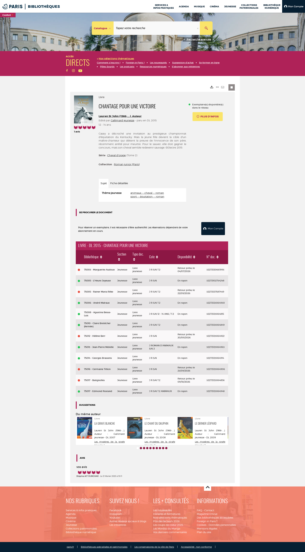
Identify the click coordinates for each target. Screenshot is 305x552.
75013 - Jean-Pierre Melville (99, 347)
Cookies (201, 524)
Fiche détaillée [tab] (119, 183)
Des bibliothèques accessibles (215, 517)
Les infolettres (117, 524)
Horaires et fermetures (166, 514)
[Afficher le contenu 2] (141, 448)
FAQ (199, 510)
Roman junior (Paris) (127, 164)
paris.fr (70, 546)
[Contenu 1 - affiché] (138, 448)
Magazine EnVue (207, 514)
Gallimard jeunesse (122, 120)
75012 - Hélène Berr (94, 336)
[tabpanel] (142, 195)
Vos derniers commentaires (170, 532)
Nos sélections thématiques (170, 517)
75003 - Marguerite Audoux (99, 269)
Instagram (115, 514)
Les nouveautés (162, 510)
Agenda (70, 514)
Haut (207, 487)
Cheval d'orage (116, 155)
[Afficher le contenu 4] (147, 448)
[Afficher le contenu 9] (163, 448)
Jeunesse (71, 524)
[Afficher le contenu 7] (157, 448)
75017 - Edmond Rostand (98, 391)
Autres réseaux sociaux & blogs (127, 521)
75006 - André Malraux (97, 302)
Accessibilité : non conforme (196, 546)
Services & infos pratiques (81, 510)
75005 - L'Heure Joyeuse (97, 280)
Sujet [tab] (104, 183)
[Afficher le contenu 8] (160, 448)
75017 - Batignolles (94, 380)
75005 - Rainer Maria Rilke (98, 291)
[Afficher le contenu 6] (153, 448)
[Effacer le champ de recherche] (198, 28)
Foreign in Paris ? (207, 521)
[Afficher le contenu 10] (166, 448)
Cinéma (70, 521)
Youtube (114, 517)
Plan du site (204, 532)
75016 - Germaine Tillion (97, 369)
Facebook (115, 510)
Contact (209, 510)
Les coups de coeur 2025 (168, 524)
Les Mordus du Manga (166, 528)
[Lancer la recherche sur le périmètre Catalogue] (206, 28)
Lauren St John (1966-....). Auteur (120, 116)
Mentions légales (207, 528)
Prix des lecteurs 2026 (166, 521)
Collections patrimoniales (81, 528)
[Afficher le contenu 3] (144, 448)
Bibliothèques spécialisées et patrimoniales (104, 546)
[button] (293, 6)
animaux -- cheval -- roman (147, 192)
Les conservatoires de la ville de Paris (154, 546)
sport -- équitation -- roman (147, 196)
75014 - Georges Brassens (98, 358)
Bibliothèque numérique (81, 532)
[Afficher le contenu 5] (150, 448)
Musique (71, 517)
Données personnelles (222, 524)
